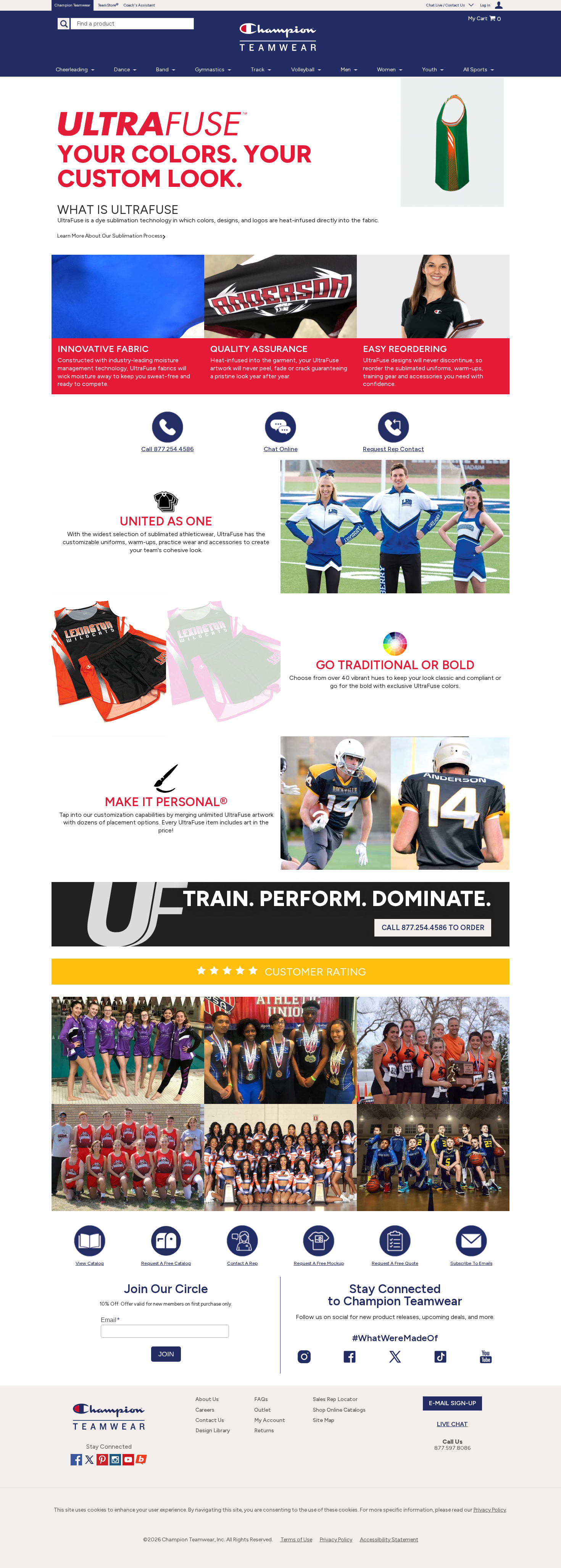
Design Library (212, 1430)
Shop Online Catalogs (339, 1410)
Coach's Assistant (139, 5)
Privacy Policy (490, 1510)
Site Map (323, 1420)
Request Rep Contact (393, 449)
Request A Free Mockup (319, 1263)
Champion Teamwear (72, 5)
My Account (269, 1420)
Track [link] (257, 69)
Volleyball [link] (302, 69)
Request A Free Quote (395, 1263)
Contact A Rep (242, 1263)
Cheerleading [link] (72, 69)
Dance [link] (122, 69)
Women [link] (386, 69)
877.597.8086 (452, 1448)
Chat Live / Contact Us (445, 5)
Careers (204, 1410)
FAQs (261, 1399)
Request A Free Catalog (166, 1263)
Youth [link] (429, 69)
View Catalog (90, 1263)
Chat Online (281, 449)
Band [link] (162, 69)
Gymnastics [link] (209, 69)
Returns (264, 1430)
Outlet (262, 1410)
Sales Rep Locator (335, 1399)
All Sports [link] (475, 69)
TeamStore (107, 5)
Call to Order (433, 928)
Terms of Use (296, 1539)
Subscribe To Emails (471, 1263)
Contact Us (209, 1420)
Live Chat (452, 1424)
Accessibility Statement (389, 1539)
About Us (207, 1399)
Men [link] (346, 69)
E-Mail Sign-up (452, 1403)
